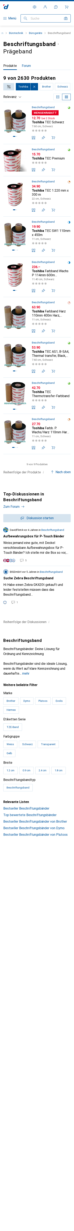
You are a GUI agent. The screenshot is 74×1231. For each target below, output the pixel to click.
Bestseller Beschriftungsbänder (26, 808)
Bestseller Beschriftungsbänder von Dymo (34, 828)
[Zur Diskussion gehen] (37, 545)
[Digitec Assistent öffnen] (56, 7)
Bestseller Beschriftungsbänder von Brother (35, 821)
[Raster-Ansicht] (57, 97)
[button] (69, 107)
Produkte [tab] (10, 66)
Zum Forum (11, 507)
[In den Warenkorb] (53, 138)
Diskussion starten (40, 518)
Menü (12, 18)
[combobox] (8, 86)
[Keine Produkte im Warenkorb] (66, 7)
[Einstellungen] (34, 7)
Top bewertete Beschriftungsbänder (30, 815)
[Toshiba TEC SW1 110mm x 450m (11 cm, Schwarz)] (37, 237)
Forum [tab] (26, 66)
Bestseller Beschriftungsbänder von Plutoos (35, 835)
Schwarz (62, 86)
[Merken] (43, 138)
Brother (46, 86)
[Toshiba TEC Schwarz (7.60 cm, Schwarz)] (37, 123)
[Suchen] (25, 18)
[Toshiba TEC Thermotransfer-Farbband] (37, 396)
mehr (25, 673)
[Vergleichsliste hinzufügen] (33, 138)
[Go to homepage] (6, 6)
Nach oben (63, 472)
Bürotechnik (16, 33)
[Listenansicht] (66, 97)
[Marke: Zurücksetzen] (34, 86)
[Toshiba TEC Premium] (37, 160)
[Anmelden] (45, 7)
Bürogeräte (35, 33)
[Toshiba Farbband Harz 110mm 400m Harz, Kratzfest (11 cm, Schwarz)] (37, 317)
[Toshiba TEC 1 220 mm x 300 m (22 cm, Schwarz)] (37, 196)
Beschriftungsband (43, 107)
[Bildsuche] (66, 18)
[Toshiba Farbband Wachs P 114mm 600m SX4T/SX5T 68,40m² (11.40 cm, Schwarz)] (37, 277)
